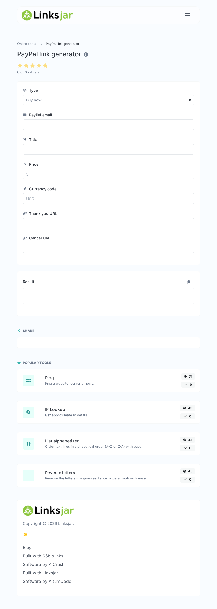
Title (32, 139)
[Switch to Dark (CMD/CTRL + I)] (25, 534)
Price (33, 164)
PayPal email (40, 115)
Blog (27, 547)
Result (28, 281)
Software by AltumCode (47, 581)
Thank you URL (42, 213)
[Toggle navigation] (187, 15)
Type (33, 90)
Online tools (26, 44)
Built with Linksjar (40, 572)
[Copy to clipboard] (189, 282)
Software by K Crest (43, 564)
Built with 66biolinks (43, 556)
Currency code (42, 189)
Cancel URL (39, 238)
